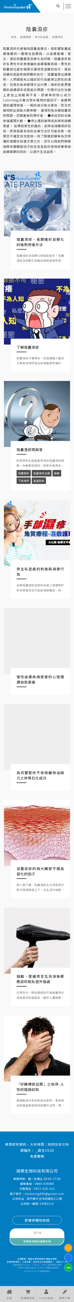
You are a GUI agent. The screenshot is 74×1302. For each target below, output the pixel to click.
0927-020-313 (44, 1189)
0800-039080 (44, 1184)
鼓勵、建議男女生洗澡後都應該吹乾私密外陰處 (40, 979)
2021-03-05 (40, 879)
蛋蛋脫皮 (38, 481)
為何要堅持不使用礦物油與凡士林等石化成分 (40, 775)
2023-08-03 (40, 688)
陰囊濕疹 (57, 37)
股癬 (57, 473)
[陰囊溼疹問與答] (37, 414)
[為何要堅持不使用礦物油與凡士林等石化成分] (37, 737)
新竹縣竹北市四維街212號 (44, 1199)
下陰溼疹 (23, 481)
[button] (58, 6)
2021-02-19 (40, 455)
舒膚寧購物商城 (37, 1220)
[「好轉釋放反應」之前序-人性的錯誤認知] (37, 1048)
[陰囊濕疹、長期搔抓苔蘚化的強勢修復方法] (37, 204)
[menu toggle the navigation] (68, 6)
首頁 (14, 37)
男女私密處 (42, 37)
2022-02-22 (40, 987)
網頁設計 (46, 1271)
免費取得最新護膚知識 (37, 1241)
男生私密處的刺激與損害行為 (40, 571)
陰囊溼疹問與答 (30, 449)
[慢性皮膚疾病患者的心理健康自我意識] (37, 641)
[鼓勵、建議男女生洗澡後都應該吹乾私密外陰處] (37, 941)
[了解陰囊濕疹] (37, 312)
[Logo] (18, 6)
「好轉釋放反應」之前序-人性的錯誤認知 (40, 1086)
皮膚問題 (25, 37)
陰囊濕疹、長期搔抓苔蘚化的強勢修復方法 (40, 242)
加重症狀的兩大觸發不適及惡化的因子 (40, 871)
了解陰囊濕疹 (28, 347)
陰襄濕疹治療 (41, 473)
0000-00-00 (40, 1095)
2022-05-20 (40, 353)
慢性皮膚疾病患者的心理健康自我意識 (40, 679)
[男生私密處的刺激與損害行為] (37, 533)
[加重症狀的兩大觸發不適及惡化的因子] (37, 833)
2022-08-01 (40, 250)
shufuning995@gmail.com (44, 1194)
